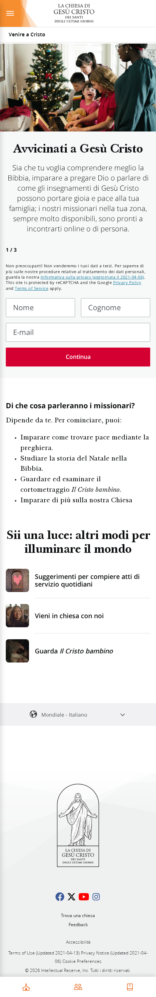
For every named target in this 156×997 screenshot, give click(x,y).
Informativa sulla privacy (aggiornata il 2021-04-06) (92, 277)
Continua (78, 357)
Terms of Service (31, 288)
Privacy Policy (127, 282)
